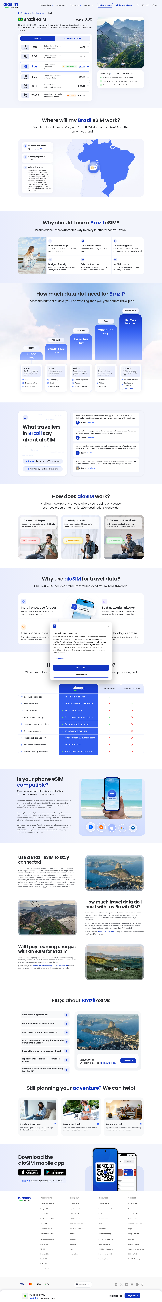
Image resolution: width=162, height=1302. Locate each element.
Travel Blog (104, 1203)
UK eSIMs (43, 1249)
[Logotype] (11, 5)
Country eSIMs (47, 1233)
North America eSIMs (47, 1219)
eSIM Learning (105, 1233)
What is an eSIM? (104, 1244)
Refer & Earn (74, 1254)
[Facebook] (116, 1284)
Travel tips (102, 1229)
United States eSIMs (47, 1239)
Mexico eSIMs (44, 1244)
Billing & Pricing (133, 1254)
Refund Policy (132, 1219)
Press (71, 1249)
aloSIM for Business (76, 1224)
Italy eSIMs (44, 1264)
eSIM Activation (75, 1219)
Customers (133, 1203)
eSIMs (100, 1224)
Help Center (133, 1233)
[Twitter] (121, 1284)
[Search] (138, 5)
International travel (105, 1209)
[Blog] (38, 1117)
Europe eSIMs (44, 1209)
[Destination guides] (81, 1117)
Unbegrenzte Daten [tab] (72, 38)
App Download (75, 1209)
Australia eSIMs (45, 1269)
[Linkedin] (126, 1284)
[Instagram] (137, 1284)
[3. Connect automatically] (124, 537)
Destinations (23, 13)
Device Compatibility (106, 1239)
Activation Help (133, 1214)
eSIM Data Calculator (106, 1249)
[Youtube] (132, 1284)
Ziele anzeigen (105, 5)
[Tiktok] (142, 1284)
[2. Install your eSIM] (81, 537)
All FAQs (131, 1239)
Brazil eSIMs (44, 1259)
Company (74, 1198)
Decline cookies (81, 675)
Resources (103, 1198)
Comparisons (103, 1219)
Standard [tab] (38, 38)
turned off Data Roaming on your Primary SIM (50, 966)
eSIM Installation (75, 1214)
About (72, 1233)
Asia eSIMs (43, 1224)
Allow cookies (81, 668)
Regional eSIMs (47, 1203)
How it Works (76, 1203)
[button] (55, 47)
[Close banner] (108, 626)
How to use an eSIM (105, 1254)
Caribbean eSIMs (46, 1229)
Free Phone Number (76, 1229)
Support (132, 1198)
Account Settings (134, 1244)
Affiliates (73, 1244)
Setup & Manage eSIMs (136, 1249)
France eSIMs (44, 1254)
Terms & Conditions (135, 1224)
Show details (58, 659)
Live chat (131, 1209)
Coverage (35, 149)
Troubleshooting (134, 1259)
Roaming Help (103, 1259)
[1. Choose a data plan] (38, 537)
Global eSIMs (44, 1214)
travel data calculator (106, 932)
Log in (130, 1229)
